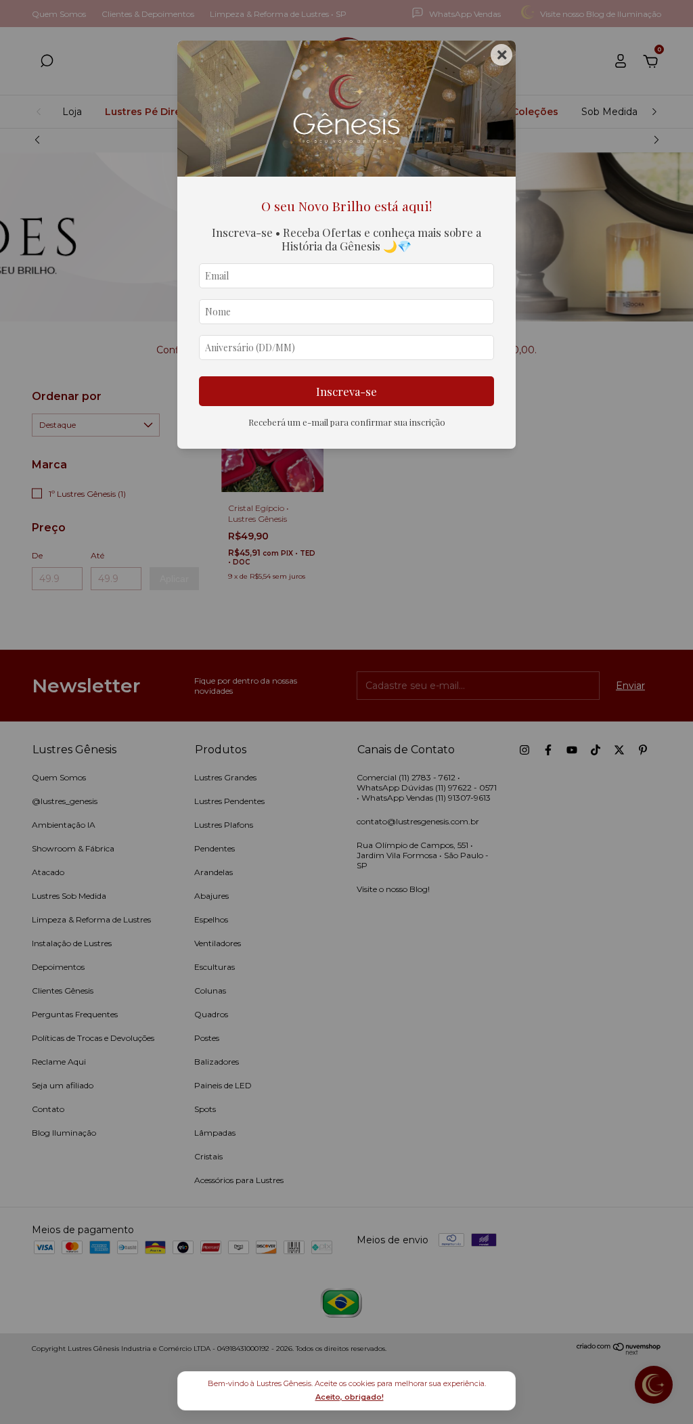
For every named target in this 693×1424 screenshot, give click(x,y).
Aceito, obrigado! (349, 1397)
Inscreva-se (346, 391)
